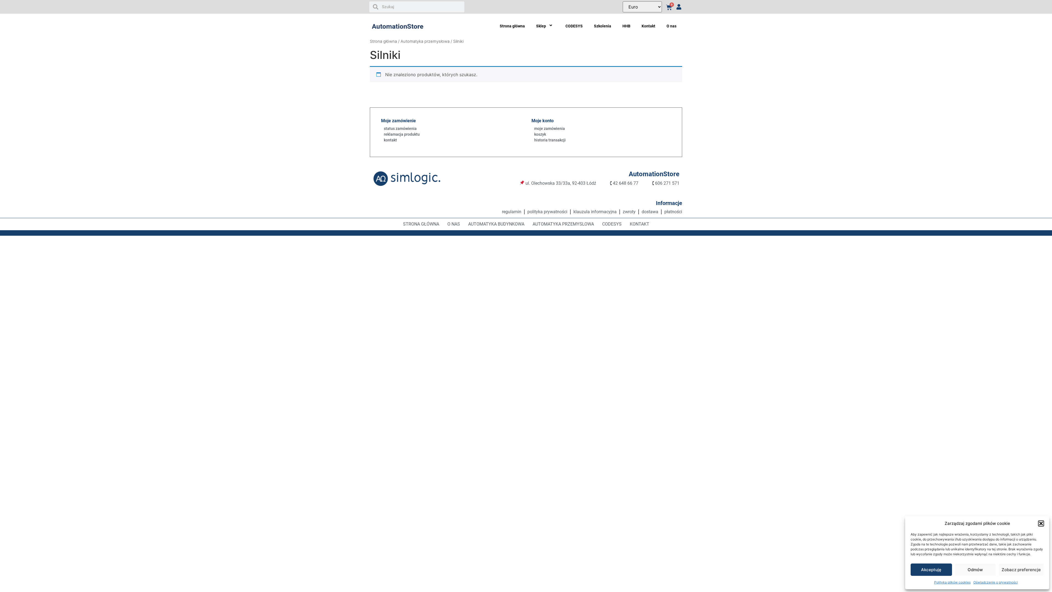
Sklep (541, 26)
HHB (626, 26)
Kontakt (648, 26)
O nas (671, 26)
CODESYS (574, 26)
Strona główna (512, 26)
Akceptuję (931, 569)
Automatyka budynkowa (496, 224)
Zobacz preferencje (1021, 569)
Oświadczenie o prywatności (995, 582)
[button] (1041, 523)
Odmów (975, 569)
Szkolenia (602, 26)
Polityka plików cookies (952, 582)
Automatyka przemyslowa (563, 224)
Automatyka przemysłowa (425, 41)
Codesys (612, 224)
